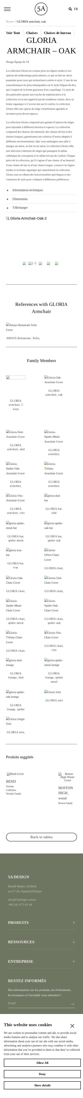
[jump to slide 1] (24, 264)
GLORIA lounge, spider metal (54, 677)
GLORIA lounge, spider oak (16, 709)
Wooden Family (13, 793)
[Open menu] (7, 9)
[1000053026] (41, 2)
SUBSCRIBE (72, 1004)
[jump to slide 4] (49, 264)
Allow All (42, 1062)
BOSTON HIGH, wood (65, 793)
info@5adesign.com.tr (22, 899)
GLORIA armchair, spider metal (54, 454)
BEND (11, 781)
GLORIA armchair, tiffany (54, 486)
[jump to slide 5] (57, 264)
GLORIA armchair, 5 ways (16, 405)
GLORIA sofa (54, 700)
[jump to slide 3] (40, 264)
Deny (42, 1074)
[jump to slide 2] (32, 264)
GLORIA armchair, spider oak (15, 486)
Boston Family (65, 803)
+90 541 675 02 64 (20, 904)
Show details (42, 1085)
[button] (41, 190)
